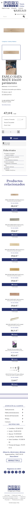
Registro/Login (6, 8)
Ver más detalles (14, 203)
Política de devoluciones (12, 412)
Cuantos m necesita (9, 119)
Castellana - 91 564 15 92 (16, 428)
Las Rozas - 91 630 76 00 (16, 436)
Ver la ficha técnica (6, 104)
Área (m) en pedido (9, 122)
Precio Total (7, 125)
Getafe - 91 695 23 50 (15, 431)
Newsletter (13, 460)
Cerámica (10, 41)
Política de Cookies (16, 495)
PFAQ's (7, 419)
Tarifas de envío (9, 409)
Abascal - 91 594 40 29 (15, 434)
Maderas (14, 41)
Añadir (15, 138)
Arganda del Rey (10, 454)
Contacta (7, 422)
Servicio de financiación (12, 416)
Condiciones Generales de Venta (10, 496)
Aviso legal (7, 495)
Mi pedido (14, 8)
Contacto (20, 8)
